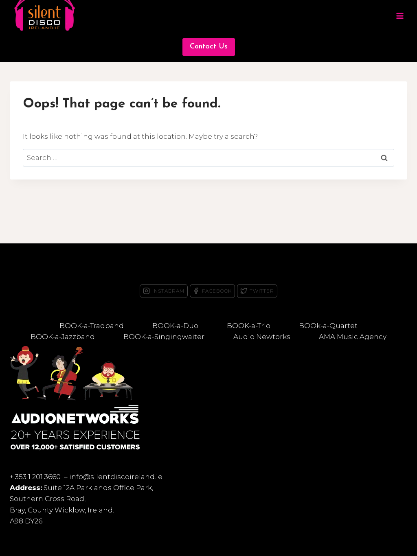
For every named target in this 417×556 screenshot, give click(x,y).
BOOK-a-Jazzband (63, 337)
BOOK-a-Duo (175, 326)
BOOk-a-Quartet (328, 326)
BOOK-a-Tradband (91, 326)
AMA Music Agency (352, 337)
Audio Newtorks (261, 337)
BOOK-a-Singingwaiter (163, 337)
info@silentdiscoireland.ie (115, 477)
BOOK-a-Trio (248, 326)
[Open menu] (399, 16)
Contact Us (209, 46)
